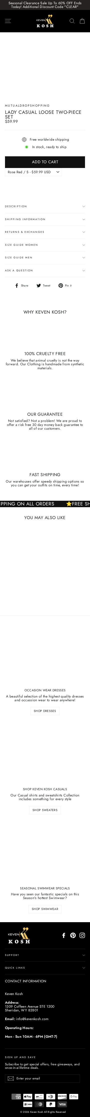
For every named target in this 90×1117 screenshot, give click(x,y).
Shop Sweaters (45, 810)
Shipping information (25, 219)
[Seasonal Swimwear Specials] (45, 852)
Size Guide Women (21, 245)
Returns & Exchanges (24, 232)
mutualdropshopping (27, 105)
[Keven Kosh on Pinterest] (73, 935)
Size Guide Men (18, 257)
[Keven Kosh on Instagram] (82, 935)
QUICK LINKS (15, 968)
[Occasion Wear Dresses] (45, 654)
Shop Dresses (45, 711)
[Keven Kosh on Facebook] (63, 935)
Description (16, 206)
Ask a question (19, 270)
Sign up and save (20, 1057)
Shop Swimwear (45, 909)
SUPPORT (12, 955)
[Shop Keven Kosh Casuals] (45, 753)
